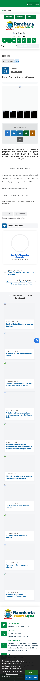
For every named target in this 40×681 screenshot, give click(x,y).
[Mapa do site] (29, 40)
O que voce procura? (9, 46)
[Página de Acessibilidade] (34, 40)
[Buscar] (36, 46)
